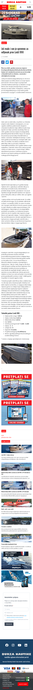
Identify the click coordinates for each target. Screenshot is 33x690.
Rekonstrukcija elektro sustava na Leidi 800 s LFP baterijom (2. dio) (15, 473)
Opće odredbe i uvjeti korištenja (23, 661)
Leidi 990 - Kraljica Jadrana (7, 455)
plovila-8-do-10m (6, 437)
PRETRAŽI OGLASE (12, 7)
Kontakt (14, 661)
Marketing (9, 661)
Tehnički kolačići (20, 678)
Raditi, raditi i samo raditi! (7, 509)
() (30, 7)
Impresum (5, 661)
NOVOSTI (4, 43)
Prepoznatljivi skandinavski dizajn (9, 544)
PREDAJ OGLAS (4, 7)
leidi (2, 435)
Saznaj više (6, 688)
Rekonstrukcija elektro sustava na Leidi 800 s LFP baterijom (15, 491)
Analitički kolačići (20, 680)
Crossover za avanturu (6, 526)
